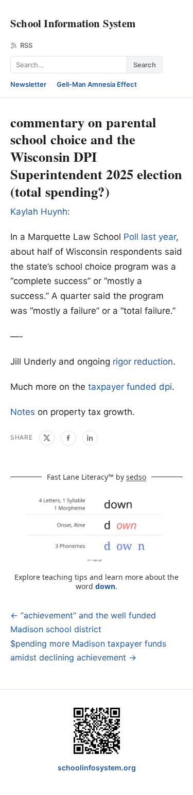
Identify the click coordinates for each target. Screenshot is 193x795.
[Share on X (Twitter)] (47, 438)
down (105, 586)
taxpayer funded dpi (130, 387)
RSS (26, 45)
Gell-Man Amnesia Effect (97, 84)
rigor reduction (143, 361)
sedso (136, 477)
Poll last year (150, 237)
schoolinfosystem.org (97, 767)
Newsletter (28, 84)
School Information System (72, 23)
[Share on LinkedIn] (90, 438)
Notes (22, 412)
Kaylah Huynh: (40, 211)
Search (144, 65)
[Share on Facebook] (68, 438)
